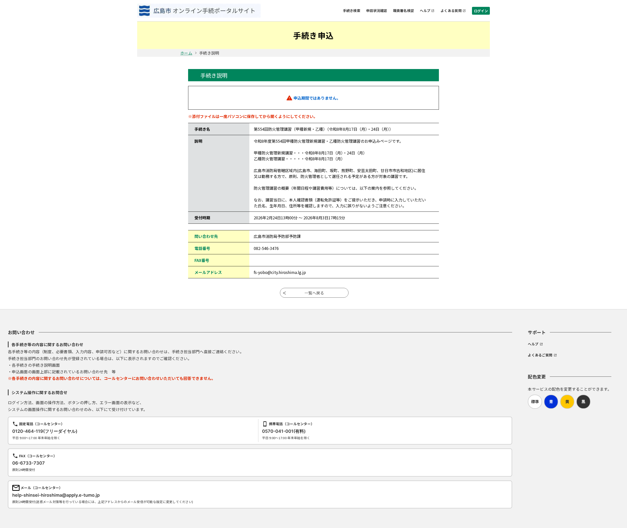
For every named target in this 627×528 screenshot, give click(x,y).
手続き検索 (351, 10)
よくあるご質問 (540, 354)
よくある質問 (451, 10)
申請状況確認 (376, 10)
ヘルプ (425, 10)
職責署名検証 (403, 10)
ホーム (186, 53)
